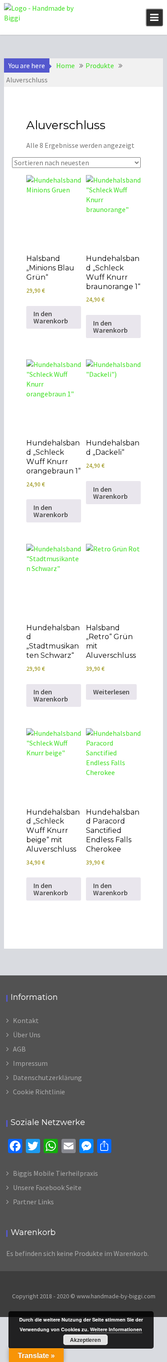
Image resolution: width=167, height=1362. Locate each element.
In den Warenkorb (50, 317)
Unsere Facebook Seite (47, 1187)
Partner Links (33, 1201)
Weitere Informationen (116, 1329)
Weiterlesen (111, 691)
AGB (19, 1048)
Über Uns (27, 1034)
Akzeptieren (85, 1340)
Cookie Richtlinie (39, 1091)
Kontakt (26, 1020)
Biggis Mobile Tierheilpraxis (55, 1173)
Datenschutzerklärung (47, 1077)
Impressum (30, 1063)
